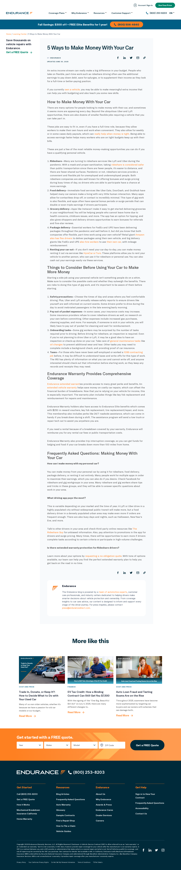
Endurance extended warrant (63, 383)
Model (77, 745)
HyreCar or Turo (92, 253)
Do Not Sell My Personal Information (63, 862)
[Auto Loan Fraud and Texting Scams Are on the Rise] (139, 670)
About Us (100, 794)
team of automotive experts (113, 592)
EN (170, 13)
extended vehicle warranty (62, 387)
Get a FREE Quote (17, 52)
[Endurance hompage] (41, 772)
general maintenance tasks (125, 340)
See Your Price (165, 5)
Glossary (60, 810)
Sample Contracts (65, 815)
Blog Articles (62, 794)
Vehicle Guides (63, 831)
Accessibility (141, 808)
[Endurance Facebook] (143, 850)
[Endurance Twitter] (156, 850)
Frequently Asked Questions (70, 799)
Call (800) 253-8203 (27, 794)
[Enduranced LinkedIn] (150, 850)
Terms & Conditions (84, 862)
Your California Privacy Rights (38, 862)
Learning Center (20, 34)
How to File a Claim (65, 826)
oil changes (56, 344)
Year (21, 745)
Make (49, 745)
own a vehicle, (72, 89)
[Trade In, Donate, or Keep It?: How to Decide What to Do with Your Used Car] (42, 670)
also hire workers (89, 241)
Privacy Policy (21, 862)
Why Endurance (103, 799)
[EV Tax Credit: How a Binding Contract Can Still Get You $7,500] (91, 670)
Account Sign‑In (145, 5)
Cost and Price (26, 687)
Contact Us (141, 813)
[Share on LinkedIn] (124, 58)
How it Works (23, 804)
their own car (114, 241)
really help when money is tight (111, 133)
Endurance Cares (104, 810)
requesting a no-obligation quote (103, 555)
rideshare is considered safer (127, 164)
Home (8, 34)
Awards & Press (104, 804)
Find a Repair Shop (65, 820)
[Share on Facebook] (118, 58)
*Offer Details (97, 862)
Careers (100, 820)
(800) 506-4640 (128, 24)
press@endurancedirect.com (76, 608)
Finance (72, 687)
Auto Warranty (63, 804)
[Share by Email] (137, 58)
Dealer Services (104, 815)
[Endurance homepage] (19, 13)
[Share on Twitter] (131, 58)
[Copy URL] (144, 58)
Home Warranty (24, 819)
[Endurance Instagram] (163, 850)
